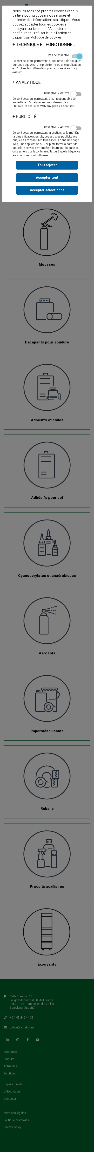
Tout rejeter (47, 165)
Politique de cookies (46, 37)
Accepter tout (47, 177)
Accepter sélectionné (47, 190)
